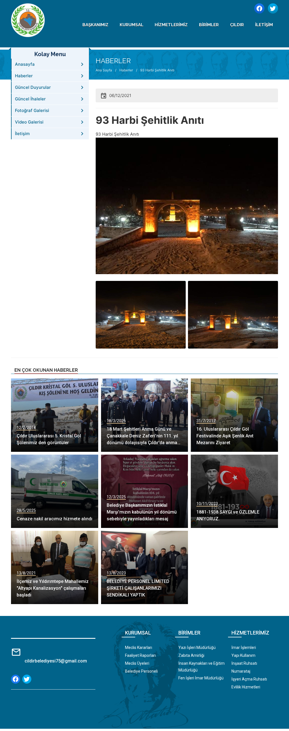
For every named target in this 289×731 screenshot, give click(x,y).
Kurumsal (131, 24)
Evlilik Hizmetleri (245, 687)
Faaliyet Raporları (140, 655)
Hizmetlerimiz (171, 24)
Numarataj (240, 671)
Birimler (209, 24)
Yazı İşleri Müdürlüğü (197, 647)
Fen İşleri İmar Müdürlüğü (201, 678)
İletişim (264, 24)
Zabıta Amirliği (191, 655)
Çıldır (237, 24)
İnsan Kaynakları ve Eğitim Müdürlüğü (201, 666)
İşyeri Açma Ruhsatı (249, 679)
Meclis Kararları (138, 647)
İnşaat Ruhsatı (244, 663)
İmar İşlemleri (243, 647)
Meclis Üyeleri (137, 663)
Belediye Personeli (141, 671)
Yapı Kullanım (243, 655)
